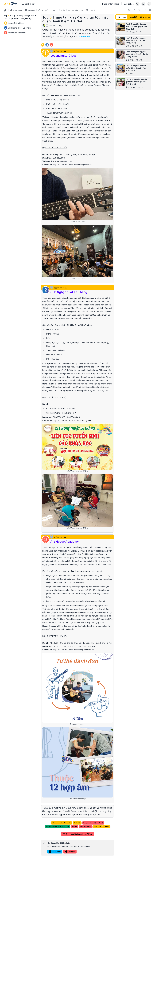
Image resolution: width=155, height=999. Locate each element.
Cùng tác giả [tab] (145, 17)
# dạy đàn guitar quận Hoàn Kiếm (57, 826)
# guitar (74, 826)
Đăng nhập (129, 4)
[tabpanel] (133, 56)
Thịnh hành (17, 10)
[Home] (5, 10)
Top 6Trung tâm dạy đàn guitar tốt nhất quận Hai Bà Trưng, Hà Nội (137, 54)
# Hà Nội (106, 826)
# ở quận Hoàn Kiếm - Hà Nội (93, 823)
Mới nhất (31, 10)
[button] (52, 51)
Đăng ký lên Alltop (110, 4)
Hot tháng (93, 10)
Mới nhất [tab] (133, 17)
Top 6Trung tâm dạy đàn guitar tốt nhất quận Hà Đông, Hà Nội (136, 40)
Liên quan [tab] (121, 17)
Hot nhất (44, 10)
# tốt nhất (77, 823)
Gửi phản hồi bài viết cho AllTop (79, 834)
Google (72, 851)
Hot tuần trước (77, 10)
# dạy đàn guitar (85, 826)
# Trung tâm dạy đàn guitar (61, 823)
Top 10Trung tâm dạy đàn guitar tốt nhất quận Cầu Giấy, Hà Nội (136, 81)
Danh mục (29, 4)
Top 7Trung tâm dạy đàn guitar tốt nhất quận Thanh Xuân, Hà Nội (137, 67)
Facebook (56, 851)
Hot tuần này (59, 10)
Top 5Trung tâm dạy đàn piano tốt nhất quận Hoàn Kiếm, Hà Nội (136, 26)
